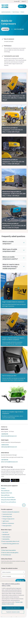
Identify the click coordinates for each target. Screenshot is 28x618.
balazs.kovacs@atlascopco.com (9, 436)
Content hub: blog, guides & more (11, 543)
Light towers (6, 521)
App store (5, 480)
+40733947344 (4, 459)
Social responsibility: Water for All (11, 541)
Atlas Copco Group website (9, 550)
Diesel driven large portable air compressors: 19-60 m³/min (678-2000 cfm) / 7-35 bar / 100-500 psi (13, 193)
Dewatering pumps (7, 516)
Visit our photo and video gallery (10, 552)
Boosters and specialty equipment (11, 512)
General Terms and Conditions (8, 502)
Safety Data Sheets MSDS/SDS (8, 499)
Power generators (7, 525)
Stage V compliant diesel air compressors (13, 302)
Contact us (5, 29)
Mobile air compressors (8, 523)
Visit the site (20, 581)
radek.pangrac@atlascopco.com (9, 446)
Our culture (5, 532)
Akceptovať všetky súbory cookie (13, 608)
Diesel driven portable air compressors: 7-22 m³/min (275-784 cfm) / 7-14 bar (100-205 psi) (13, 162)
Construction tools (7, 514)
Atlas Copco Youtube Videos (8, 497)
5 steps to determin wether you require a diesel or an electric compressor (13, 338)
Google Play (15, 480)
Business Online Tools (6, 493)
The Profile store (7, 554)
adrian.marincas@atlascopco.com (9, 461)
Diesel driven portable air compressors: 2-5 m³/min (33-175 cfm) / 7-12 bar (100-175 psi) (12, 130)
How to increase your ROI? (9, 375)
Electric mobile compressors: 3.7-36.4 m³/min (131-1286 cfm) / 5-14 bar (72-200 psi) (13, 98)
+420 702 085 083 (18, 29)
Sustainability (6, 539)
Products (3, 488)
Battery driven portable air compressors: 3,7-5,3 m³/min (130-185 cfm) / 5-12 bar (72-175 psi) (14, 225)
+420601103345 (5, 444)
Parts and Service (5, 490)
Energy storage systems (8, 518)
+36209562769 (4, 434)
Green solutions (6, 537)
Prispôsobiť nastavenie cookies (13, 612)
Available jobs (6, 534)
